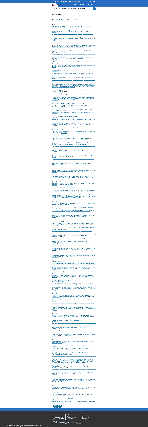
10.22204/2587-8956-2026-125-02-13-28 (86, 207)
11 (61, 21)
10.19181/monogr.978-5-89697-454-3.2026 (59, 225)
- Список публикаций (84, 415)
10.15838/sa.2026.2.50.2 (83, 327)
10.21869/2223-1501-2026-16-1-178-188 (75, 402)
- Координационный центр (71, 417)
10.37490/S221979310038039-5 (68, 184)
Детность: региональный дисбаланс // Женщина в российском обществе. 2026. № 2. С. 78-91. (68, 153)
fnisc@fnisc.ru (83, 5)
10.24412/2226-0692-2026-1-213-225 (75, 373)
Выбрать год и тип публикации (59, 16)
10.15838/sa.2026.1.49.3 (78, 180)
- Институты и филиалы (57, 415)
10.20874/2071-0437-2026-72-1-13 (63, 132)
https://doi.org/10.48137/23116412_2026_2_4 (76, 349)
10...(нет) (74, 363)
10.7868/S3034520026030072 (77, 35)
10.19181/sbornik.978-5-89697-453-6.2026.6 (68, 99)
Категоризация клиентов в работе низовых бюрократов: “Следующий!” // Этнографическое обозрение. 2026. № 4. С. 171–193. (73, 251)
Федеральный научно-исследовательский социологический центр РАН (66, 1)
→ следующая (70, 21)
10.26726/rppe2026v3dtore (85, 124)
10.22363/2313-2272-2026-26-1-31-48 (78, 150)
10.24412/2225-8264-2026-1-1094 (59, 331)
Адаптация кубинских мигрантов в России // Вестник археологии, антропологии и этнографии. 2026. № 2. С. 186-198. (72, 26)
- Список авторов (84, 418)
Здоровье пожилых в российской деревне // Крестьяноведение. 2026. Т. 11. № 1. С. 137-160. (67, 173)
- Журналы (83, 416)
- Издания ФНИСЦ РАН (85, 414)
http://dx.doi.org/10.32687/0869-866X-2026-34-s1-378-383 (61, 280)
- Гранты (68, 415)
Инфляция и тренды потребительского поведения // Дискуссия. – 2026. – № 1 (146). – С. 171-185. (68, 227)
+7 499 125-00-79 (92, 5)
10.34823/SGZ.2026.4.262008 (65, 204)
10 (60, 21)
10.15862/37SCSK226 (85, 81)
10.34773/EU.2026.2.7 (59, 147)
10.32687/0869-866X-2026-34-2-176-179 (83, 366)
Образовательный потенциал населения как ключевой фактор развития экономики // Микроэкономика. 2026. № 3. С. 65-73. (73, 376)
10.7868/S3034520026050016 (73, 116)
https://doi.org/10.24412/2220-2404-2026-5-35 (59, 353)
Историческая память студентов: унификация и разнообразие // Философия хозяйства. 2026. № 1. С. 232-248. (70, 241)
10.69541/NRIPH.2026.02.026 (81, 317)
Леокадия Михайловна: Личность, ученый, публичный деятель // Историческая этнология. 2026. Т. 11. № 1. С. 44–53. (71, 299)
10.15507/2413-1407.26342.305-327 (70, 256)
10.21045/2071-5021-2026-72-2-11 (77, 47)
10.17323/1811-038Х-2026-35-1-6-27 (75, 66)
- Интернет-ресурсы (56, 416)
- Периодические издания (85, 417)
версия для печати (93, 11)
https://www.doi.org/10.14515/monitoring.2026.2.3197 (84, 77)
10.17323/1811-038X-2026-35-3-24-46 (77, 58)
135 (65, 21)
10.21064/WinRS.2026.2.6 (89, 153)
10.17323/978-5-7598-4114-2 (61, 51)
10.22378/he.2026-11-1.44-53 (56, 300)
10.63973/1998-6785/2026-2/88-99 (79, 232)
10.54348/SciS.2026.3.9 (68, 292)
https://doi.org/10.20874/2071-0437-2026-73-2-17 (60, 27)
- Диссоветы (69, 416)
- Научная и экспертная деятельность (73, 414)
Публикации (57, 10)
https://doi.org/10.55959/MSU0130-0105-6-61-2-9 (60, 128)
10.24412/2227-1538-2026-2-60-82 (79, 171)
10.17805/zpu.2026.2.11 (63, 312)
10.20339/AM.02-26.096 (78, 338)
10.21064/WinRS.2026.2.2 (64, 135)
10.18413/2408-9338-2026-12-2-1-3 (72, 238)
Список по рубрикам (63, 10)
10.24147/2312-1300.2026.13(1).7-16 (86, 249)
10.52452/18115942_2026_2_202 (65, 304)
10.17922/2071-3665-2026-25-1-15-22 (70, 391)
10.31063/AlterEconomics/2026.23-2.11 (69, 156)
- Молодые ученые (70, 418)
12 (62, 21)
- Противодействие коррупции (58, 417)
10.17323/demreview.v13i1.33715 (77, 320)
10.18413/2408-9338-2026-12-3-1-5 (81, 216)
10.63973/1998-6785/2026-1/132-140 (74, 187)
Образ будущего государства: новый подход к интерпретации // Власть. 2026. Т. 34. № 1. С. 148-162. (69, 369)
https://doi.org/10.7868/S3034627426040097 (59, 252)
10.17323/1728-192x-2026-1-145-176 (66, 335)
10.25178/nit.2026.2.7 (88, 109)
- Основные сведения (56, 414)
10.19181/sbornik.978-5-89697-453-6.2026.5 (86, 94)
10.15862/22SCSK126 (66, 70)
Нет (65, 164)
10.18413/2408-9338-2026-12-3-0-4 (80, 345)
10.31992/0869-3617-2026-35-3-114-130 (81, 235)
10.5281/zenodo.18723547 (56, 242)
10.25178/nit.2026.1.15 (71, 74)
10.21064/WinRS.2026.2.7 (65, 160)
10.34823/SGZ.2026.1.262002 (73, 195)
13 (63, 21)
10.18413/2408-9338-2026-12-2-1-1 (81, 139)
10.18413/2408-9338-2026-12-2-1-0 (84, 380)
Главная (53, 10)
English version (93, 1)
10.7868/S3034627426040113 (69, 284)
